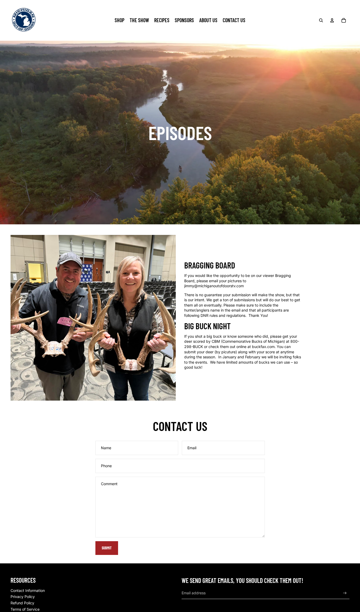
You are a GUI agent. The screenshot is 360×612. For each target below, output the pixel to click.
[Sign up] (344, 593)
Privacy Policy (23, 596)
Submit (107, 548)
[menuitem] (119, 20)
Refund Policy (22, 603)
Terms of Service (25, 609)
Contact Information (28, 590)
